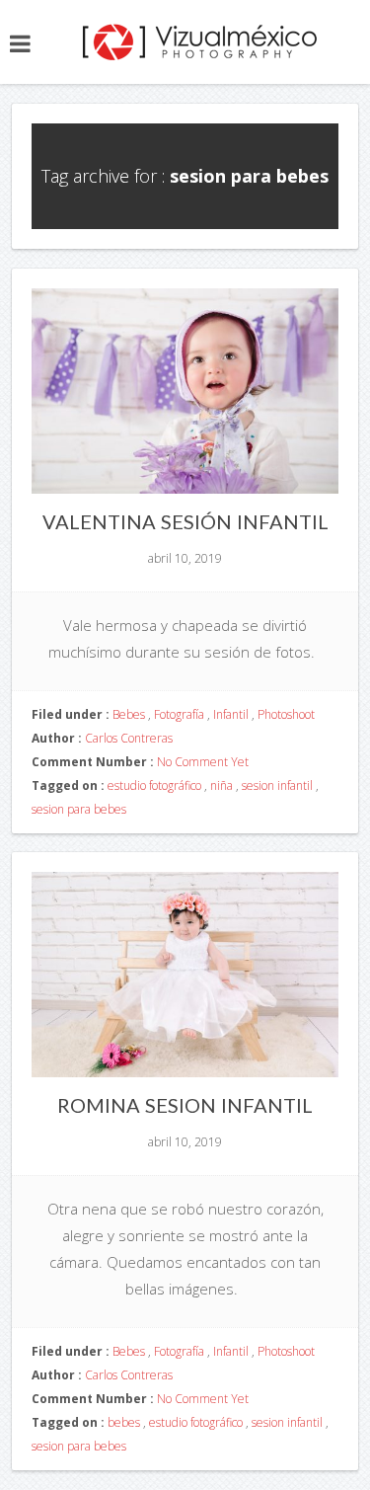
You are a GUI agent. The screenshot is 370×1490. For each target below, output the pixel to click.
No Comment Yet (203, 761)
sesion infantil (277, 785)
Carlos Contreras (129, 738)
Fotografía (179, 714)
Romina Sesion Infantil (185, 1105)
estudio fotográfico (154, 785)
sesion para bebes (79, 809)
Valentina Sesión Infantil (185, 521)
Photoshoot (286, 714)
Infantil (231, 714)
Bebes (128, 714)
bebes (124, 1422)
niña (221, 785)
